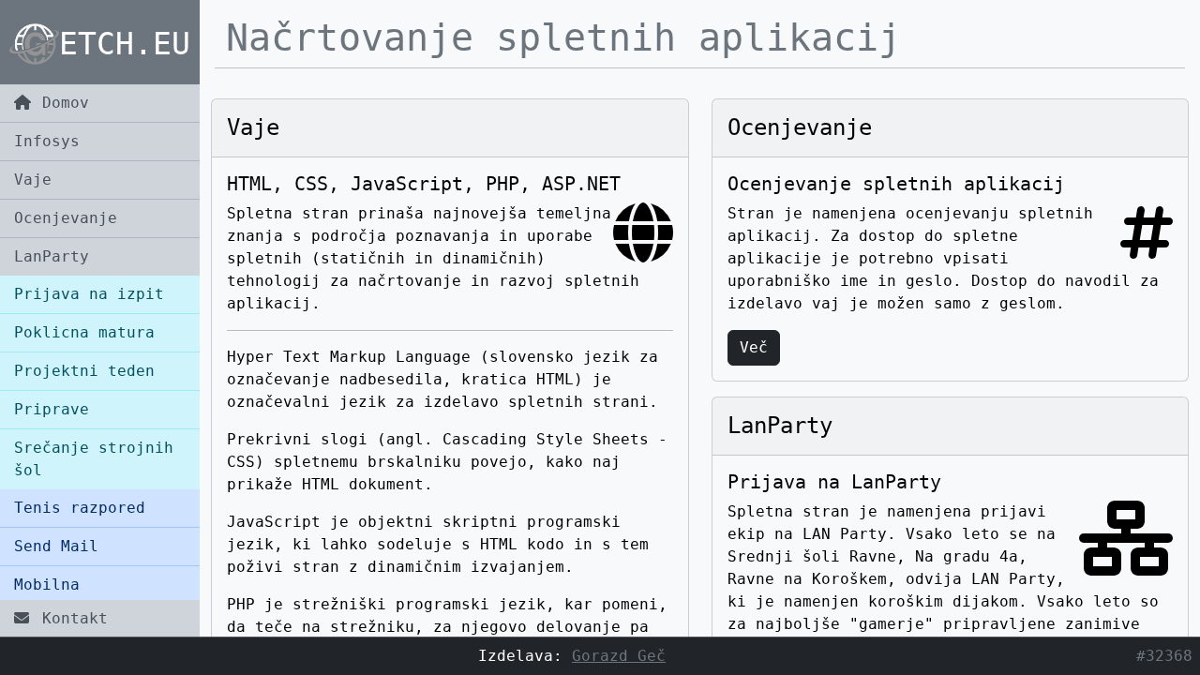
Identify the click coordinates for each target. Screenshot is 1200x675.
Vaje (33, 179)
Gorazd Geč (619, 656)
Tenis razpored (79, 508)
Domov (61, 103)
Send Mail (56, 546)
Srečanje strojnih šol (93, 459)
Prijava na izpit (89, 294)
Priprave (51, 409)
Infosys (47, 141)
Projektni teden (84, 371)
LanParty (51, 256)
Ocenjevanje (65, 218)
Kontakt (70, 618)
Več (754, 347)
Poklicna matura (84, 332)
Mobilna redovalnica (65, 596)
